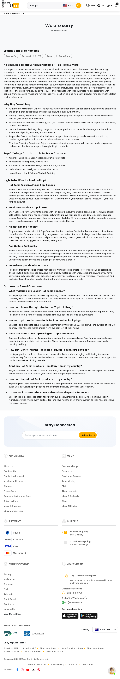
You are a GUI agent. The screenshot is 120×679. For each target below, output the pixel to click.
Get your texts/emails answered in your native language (91, 581)
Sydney (7, 574)
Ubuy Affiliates (69, 506)
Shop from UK (29, 648)
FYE (39, 56)
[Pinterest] (38, 670)
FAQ (64, 486)
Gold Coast (10, 599)
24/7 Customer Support (83, 575)
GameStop (64, 56)
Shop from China (12, 651)
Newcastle (9, 609)
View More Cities (13, 614)
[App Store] (70, 616)
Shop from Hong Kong (72, 648)
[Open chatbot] (112, 671)
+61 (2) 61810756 (74, 592)
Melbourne (9, 579)
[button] (90, 5)
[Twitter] (33, 670)
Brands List (67, 471)
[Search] (78, 5)
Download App (70, 466)
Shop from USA (11, 648)
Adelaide (8, 594)
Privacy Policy (57, 664)
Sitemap (8, 486)
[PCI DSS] (10, 633)
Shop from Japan (48, 648)
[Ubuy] (14, 5)
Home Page (9, 13)
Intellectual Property (15, 481)
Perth (6, 589)
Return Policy (69, 481)
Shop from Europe (54, 651)
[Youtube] (28, 670)
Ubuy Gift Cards (70, 496)
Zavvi (50, 56)
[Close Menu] (3, 6)
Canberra (9, 604)
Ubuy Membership (13, 511)
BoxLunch (26, 56)
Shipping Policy (11, 501)
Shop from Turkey (33, 651)
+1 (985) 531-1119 (73, 602)
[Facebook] (17, 670)
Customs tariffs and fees (17, 496)
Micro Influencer (12, 506)
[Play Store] (88, 616)
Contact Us (10, 471)
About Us (8, 466)
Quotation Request (14, 476)
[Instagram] (22, 670)
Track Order (10, 491)
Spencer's (11, 56)
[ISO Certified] (32, 633)
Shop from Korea (95, 648)
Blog (64, 501)
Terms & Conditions (36, 664)
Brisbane (8, 584)
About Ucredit (69, 491)
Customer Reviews (72, 476)
